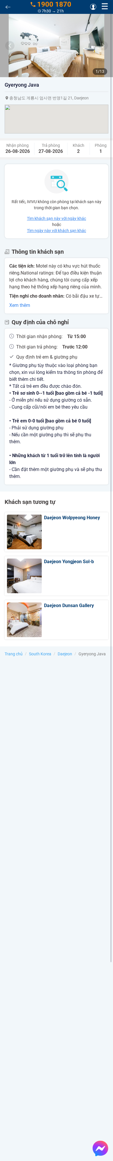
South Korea (40, 654)
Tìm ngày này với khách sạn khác (56, 230)
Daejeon (65, 654)
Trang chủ (14, 654)
